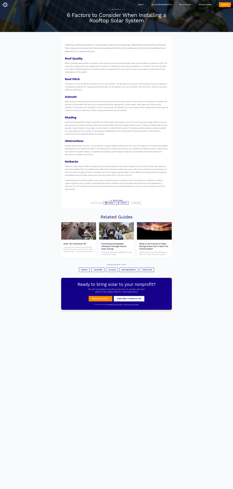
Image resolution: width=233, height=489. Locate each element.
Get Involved (185, 5)
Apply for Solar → (100, 299)
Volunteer (98, 270)
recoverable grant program (114, 304)
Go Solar (112, 270)
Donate (224, 5)
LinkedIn (110, 203)
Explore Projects (129, 270)
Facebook (123, 203)
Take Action (147, 270)
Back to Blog (118, 200)
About (141, 5)
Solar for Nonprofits (161, 5)
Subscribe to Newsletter (129, 299)
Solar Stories (205, 5)
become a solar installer (131, 304)
